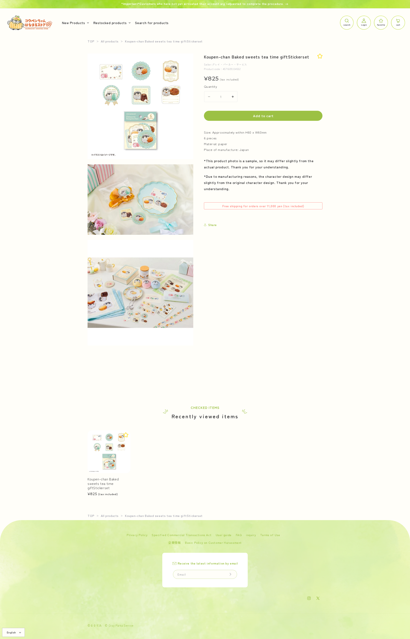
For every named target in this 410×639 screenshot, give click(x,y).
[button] (75, 23)
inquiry (251, 535)
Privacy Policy (137, 535)
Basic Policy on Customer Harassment (213, 542)
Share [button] (212, 225)
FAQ (239, 535)
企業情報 (174, 542)
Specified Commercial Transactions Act (181, 535)
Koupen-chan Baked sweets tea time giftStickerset (103, 483)
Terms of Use (270, 535)
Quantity (210, 86)
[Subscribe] (230, 574)
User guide (223, 535)
